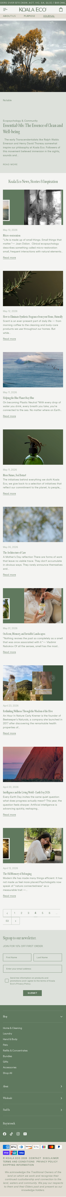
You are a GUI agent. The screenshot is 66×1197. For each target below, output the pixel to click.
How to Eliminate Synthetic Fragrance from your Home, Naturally (33, 317)
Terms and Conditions (19, 1161)
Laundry (7, 1033)
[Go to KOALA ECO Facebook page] (4, 1134)
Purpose (29, 16)
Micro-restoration (11, 235)
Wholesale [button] (7, 1098)
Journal (49, 16)
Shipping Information (18, 1165)
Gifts (5, 1061)
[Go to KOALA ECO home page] (33, 9)
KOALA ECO (13, 1158)
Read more (10, 164)
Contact (35, 1158)
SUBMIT (32, 993)
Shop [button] (5, 1016)
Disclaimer (51, 1158)
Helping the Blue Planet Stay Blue (18, 398)
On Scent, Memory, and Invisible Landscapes (24, 634)
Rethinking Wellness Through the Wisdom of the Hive (28, 711)
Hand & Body (10, 1039)
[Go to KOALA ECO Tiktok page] (11, 1134)
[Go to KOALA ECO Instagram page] (18, 1134)
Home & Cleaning (12, 1028)
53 (7, 920)
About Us (9, 16)
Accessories (9, 1067)
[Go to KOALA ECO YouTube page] (25, 1134)
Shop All (7, 1073)
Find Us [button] (6, 1110)
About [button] (5, 1086)
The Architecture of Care (14, 553)
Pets (5, 1044)
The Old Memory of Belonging (17, 874)
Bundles (7, 1056)
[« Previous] (7, 913)
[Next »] (15, 921)
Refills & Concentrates (15, 1050)
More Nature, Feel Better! (14, 475)
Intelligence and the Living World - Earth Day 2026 (26, 792)
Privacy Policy (47, 1161)
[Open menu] (8, 9)
